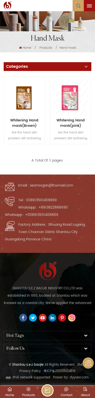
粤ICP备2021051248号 (60, 371)
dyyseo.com (79, 377)
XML (80, 364)
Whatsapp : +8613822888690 (43, 207)
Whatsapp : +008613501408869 (31, 215)
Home (27, 48)
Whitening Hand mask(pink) (71, 123)
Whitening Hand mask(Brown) (24, 123)
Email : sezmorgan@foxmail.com (45, 185)
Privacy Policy (30, 371)
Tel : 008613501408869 (37, 200)
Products (45, 48)
